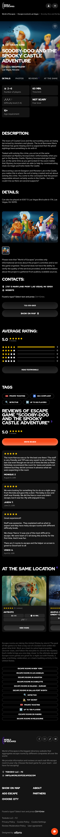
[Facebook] (39, 738)
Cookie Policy (23, 822)
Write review (30, 442)
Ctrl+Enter (39, 296)
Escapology (18, 66)
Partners (39, 793)
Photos (19, 78)
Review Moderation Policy (14, 825)
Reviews (33, 78)
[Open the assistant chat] (54, 831)
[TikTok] (50, 738)
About (37, 788)
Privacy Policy (8, 822)
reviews (12, 341)
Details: (6, 78)
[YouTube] (55, 738)
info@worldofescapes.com (20, 775)
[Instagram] (44, 738)
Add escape (10, 793)
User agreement (35, 825)
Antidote (9, 612)
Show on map (11, 788)
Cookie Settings (38, 822)
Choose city (10, 799)
